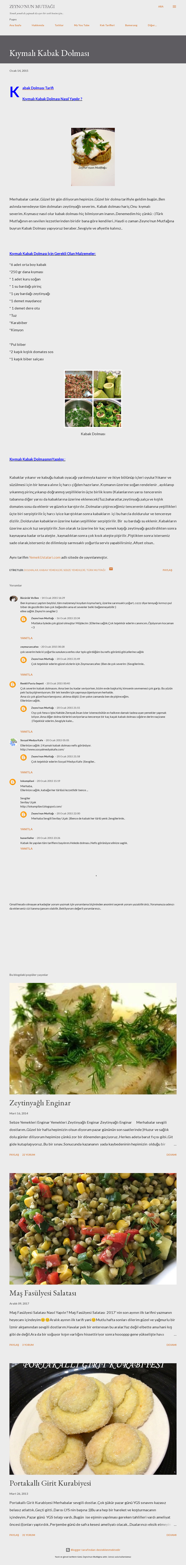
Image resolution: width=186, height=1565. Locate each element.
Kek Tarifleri (107, 25)
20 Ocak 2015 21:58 (68, 756)
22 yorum (28, 1154)
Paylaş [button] (167, 570)
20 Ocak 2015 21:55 (68, 707)
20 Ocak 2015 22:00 (68, 813)
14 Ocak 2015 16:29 (53, 597)
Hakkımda (38, 25)
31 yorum (28, 1534)
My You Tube (81, 25)
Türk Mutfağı (96, 570)
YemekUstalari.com (44, 557)
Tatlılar (59, 25)
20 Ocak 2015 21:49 (68, 658)
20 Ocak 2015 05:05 (57, 740)
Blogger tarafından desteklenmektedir (95, 1550)
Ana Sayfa (15, 25)
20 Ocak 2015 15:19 (48, 780)
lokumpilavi (27, 780)
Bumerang (131, 25)
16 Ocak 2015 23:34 (68, 618)
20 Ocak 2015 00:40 (58, 683)
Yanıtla (26, 638)
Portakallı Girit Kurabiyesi (50, 1483)
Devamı (172, 1154)
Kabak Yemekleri (50, 570)
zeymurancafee (29, 646)
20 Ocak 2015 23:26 (48, 837)
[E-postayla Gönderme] (111, 570)
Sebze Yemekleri (74, 570)
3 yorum (28, 1344)
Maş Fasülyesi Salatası (42, 1292)
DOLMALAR (31, 570)
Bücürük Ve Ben (29, 597)
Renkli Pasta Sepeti (32, 683)
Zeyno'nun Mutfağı (32, 6)
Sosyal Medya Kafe (31, 740)
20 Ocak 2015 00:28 (52, 646)
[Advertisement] (93, 941)
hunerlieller (27, 837)
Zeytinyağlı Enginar (40, 1102)
